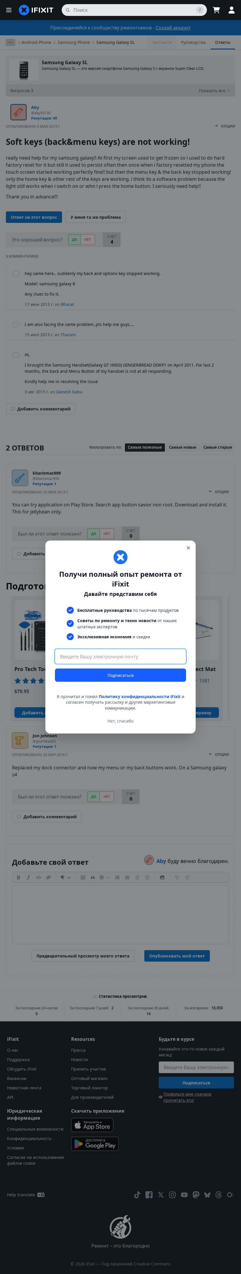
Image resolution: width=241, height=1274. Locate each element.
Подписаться (121, 675)
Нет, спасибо (120, 721)
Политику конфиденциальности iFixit (139, 696)
